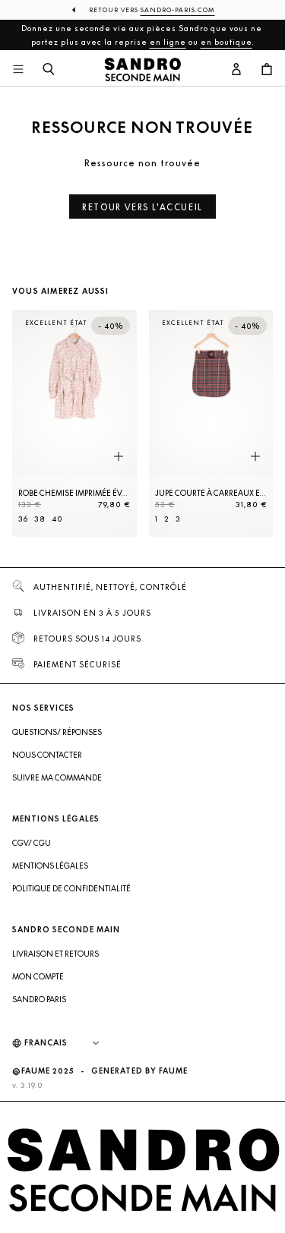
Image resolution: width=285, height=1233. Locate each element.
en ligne (168, 41)
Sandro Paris (39, 999)
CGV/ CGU (31, 842)
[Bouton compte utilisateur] (236, 70)
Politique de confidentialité (71, 888)
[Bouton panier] (267, 70)
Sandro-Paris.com (178, 10)
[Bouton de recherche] (48, 70)
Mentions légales (50, 865)
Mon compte (38, 976)
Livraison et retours (55, 953)
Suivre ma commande (57, 777)
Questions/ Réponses (57, 731)
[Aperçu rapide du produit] (118, 457)
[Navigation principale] (18, 70)
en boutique (226, 41)
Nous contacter (47, 754)
